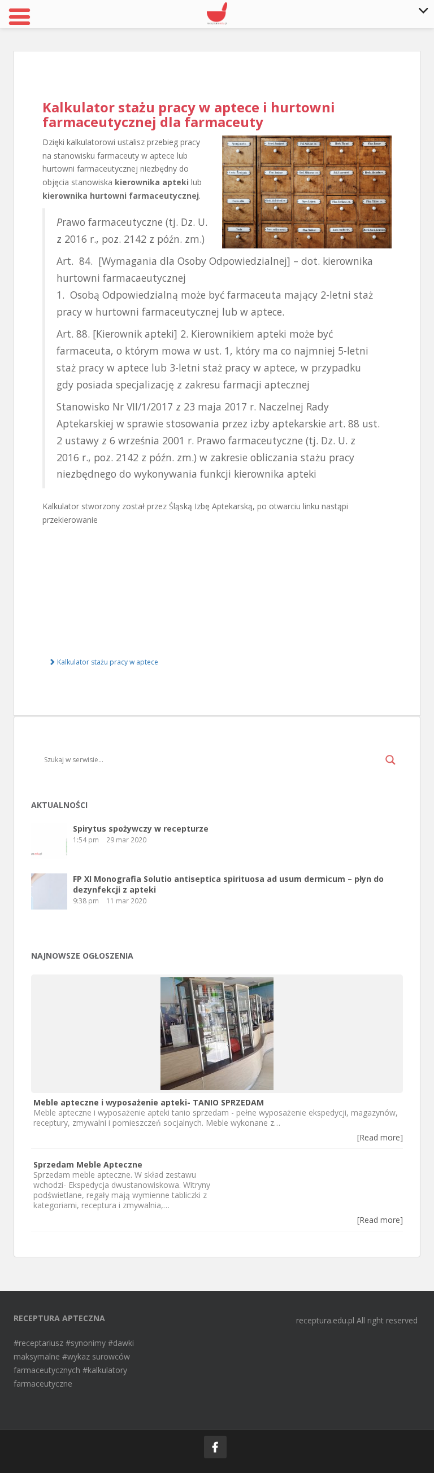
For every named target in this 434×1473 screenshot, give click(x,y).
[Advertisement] (217, 587)
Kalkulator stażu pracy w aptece (106, 662)
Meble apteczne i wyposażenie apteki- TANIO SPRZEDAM (148, 1102)
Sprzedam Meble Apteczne (87, 1164)
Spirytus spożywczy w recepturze (141, 828)
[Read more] (380, 1137)
